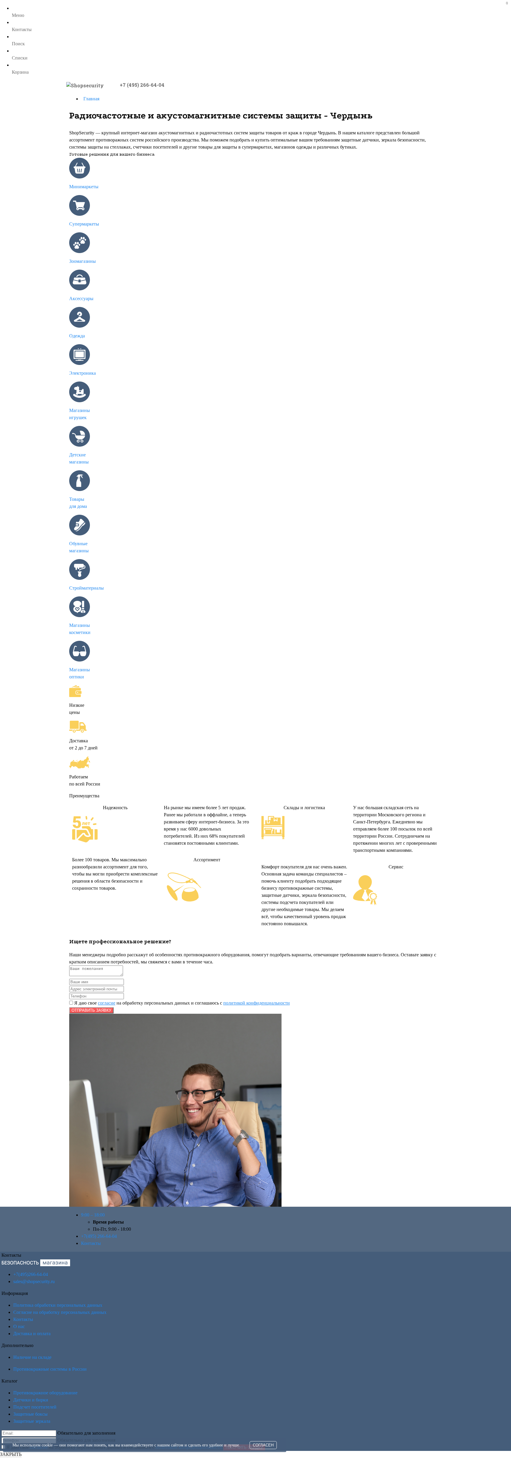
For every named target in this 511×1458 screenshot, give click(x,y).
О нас (19, 1326)
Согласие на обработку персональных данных (59, 1312)
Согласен (263, 1445)
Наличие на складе (32, 1357)
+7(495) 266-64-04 (99, 1236)
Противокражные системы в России (50, 1369)
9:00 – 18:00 (93, 1214)
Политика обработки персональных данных (57, 1305)
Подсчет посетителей (34, 1406)
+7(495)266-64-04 (30, 1274)
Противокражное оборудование (45, 1392)
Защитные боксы (30, 1414)
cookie (47, 1445)
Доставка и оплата (32, 1333)
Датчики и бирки (30, 1399)
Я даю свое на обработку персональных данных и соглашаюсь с (181, 1002)
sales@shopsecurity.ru (34, 1281)
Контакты (91, 1243)
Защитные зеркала (31, 1421)
